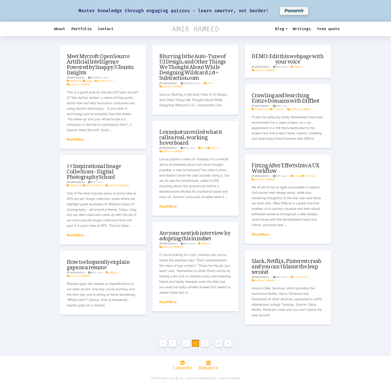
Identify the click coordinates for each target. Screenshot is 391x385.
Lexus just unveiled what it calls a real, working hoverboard (190, 136)
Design (296, 175)
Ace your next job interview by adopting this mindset (194, 234)
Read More (75, 139)
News (208, 82)
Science (89, 80)
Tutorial (277, 108)
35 (218, 343)
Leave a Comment (80, 84)
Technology (105, 80)
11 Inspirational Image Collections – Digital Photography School (94, 170)
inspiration (75, 80)
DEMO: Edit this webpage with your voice (288, 57)
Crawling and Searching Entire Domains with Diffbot (285, 96)
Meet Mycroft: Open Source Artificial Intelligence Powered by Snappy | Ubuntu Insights (100, 63)
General (297, 66)
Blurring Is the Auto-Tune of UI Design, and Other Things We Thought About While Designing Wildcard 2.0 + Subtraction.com (192, 65)
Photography (93, 185)
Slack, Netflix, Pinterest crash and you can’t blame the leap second (286, 265)
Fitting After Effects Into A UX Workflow (285, 166)
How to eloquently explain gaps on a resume (98, 263)
